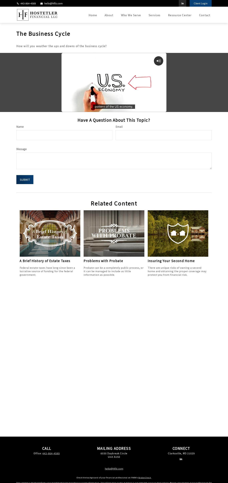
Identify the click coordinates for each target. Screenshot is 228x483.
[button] (92, 14)
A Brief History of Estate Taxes (45, 260)
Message (21, 149)
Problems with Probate (103, 260)
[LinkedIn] (182, 3)
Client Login (200, 3)
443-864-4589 (28, 3)
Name (20, 127)
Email (119, 127)
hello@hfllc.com (53, 3)
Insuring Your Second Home (171, 260)
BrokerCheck (145, 477)
